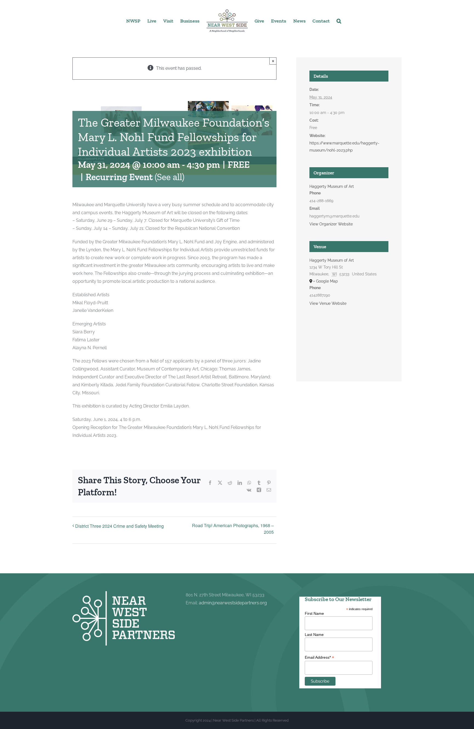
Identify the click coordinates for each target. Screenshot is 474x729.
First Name (314, 613)
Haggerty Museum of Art (331, 186)
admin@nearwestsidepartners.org (233, 602)
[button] (338, 20)
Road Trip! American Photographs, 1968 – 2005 (233, 528)
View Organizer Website (331, 224)
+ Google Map (325, 281)
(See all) (169, 177)
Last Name (314, 634)
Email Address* (319, 657)
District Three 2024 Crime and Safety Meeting (119, 526)
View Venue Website (327, 303)
